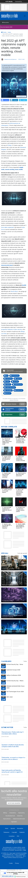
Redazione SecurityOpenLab (10, 59)
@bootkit (8, 393)
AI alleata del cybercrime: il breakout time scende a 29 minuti (20, 458)
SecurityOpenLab (10, 815)
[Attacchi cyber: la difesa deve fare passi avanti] (21, 467)
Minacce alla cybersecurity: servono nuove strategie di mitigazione (19, 492)
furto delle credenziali (7, 227)
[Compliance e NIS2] (14, 594)
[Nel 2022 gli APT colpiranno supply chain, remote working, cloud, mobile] (7, 433)
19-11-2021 (22, 59)
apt (7, 375)
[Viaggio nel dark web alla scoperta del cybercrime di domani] (7, 451)
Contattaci (11, 836)
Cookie (11, 863)
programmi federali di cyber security (11, 329)
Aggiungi (22, 409)
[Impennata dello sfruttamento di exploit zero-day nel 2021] (7, 502)
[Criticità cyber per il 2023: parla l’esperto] (7, 484)
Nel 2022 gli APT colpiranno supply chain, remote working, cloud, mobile (7, 441)
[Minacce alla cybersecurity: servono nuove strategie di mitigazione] (21, 484)
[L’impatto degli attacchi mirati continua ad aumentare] (7, 467)
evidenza (8, 384)
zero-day (16, 381)
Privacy (17, 863)
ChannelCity (18, 1)
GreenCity (20, 815)
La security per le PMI (8, 569)
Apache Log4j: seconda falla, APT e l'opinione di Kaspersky (7, 526)
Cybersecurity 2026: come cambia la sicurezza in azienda (12, 616)
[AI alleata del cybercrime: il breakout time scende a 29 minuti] (21, 451)
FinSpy (9, 145)
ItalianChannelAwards (19, 818)
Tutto (25, 661)
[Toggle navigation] (25, 15)
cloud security (15, 375)
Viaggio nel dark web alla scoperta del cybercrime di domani (6, 458)
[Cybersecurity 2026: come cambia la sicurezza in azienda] (14, 610)
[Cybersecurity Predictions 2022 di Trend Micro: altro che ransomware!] (21, 433)
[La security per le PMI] (14, 562)
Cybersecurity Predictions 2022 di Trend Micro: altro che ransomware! (20, 440)
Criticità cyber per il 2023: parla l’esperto (7, 491)
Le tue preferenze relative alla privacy (15, 873)
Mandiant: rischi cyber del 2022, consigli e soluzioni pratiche (20, 509)
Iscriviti (22, 404)
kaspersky (18, 378)
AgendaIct (14, 821)
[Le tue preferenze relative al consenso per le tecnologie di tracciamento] (20, 876)
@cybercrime (19, 390)
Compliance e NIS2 (7, 601)
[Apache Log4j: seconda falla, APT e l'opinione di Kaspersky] (7, 518)
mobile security (18, 384)
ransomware (9, 378)
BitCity (5, 812)
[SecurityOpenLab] (9, 16)
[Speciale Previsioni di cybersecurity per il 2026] (14, 626)
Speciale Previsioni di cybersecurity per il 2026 (13, 632)
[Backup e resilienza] (14, 578)
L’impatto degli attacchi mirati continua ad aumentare (6, 475)
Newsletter (6, 22)
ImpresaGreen (7, 818)
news (9, 32)
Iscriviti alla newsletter (14, 803)
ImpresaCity (21, 812)
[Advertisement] (14, 783)
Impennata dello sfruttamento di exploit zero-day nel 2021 (6, 509)
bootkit (24, 285)
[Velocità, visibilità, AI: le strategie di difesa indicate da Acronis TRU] (21, 518)
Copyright (14, 832)
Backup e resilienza (7, 585)
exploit (7, 381)
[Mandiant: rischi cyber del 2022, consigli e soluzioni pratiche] (21, 502)
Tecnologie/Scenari (21, 96)
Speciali (13, 828)
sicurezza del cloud (6, 265)
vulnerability (9, 390)
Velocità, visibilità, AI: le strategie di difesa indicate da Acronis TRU (20, 526)
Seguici (22, 414)
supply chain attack (10, 387)
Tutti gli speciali (22, 553)
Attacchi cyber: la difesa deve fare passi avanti (21, 474)
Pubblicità (21, 832)
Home (4, 32)
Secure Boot (14, 291)
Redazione (6, 832)
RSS (18, 836)
